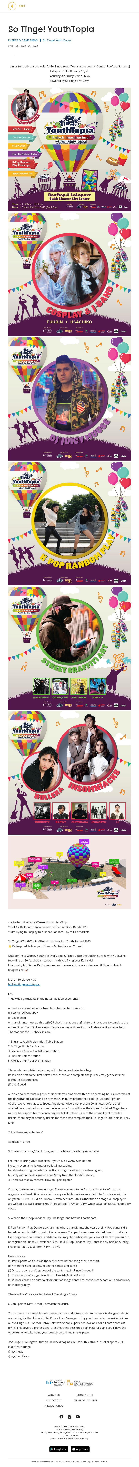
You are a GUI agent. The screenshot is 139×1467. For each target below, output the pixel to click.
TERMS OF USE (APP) (85, 1400)
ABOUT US (54, 1395)
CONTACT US (54, 1400)
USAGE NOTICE (85, 1395)
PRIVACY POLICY (54, 1406)
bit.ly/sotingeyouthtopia (23, 984)
